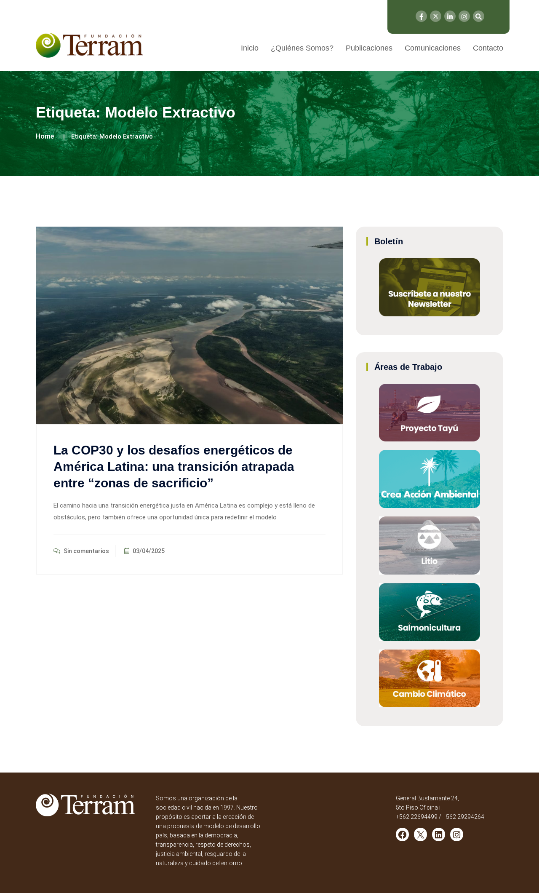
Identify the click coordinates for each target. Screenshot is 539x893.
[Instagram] (464, 16)
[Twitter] (435, 16)
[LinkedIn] (450, 16)
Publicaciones (369, 48)
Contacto (488, 48)
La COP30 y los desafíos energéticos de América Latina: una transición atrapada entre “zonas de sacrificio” (173, 466)
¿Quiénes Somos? (302, 48)
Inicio (250, 48)
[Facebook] (421, 16)
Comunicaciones (433, 48)
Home (45, 136)
